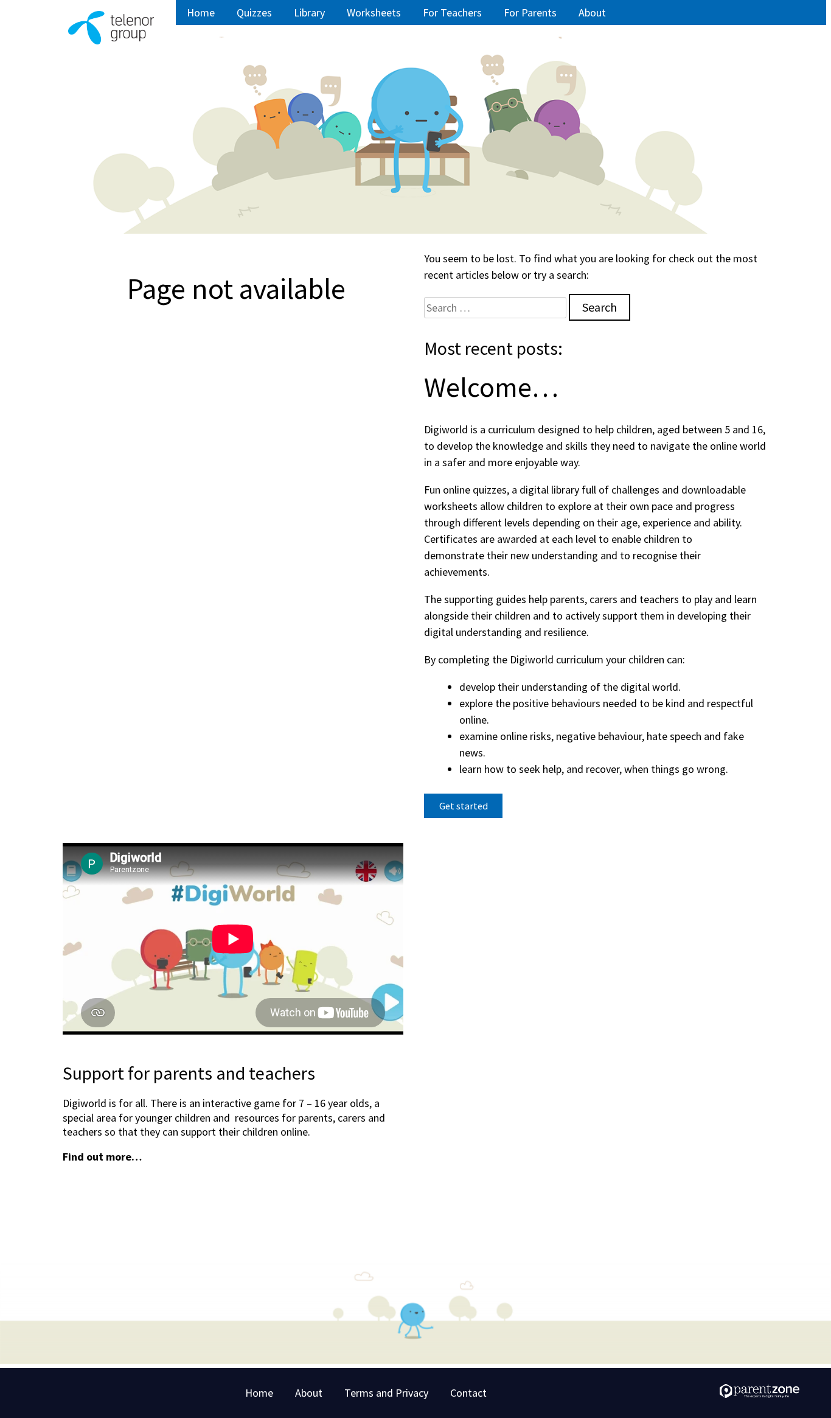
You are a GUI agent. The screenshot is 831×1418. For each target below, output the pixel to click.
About (592, 12)
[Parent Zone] (759, 1394)
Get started (470, 805)
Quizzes (254, 12)
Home (201, 12)
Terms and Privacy (386, 1393)
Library (309, 12)
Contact (468, 1393)
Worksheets (374, 12)
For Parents (530, 12)
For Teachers (452, 12)
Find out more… (102, 1157)
